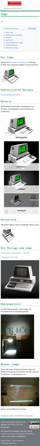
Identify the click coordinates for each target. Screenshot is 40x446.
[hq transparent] (21, 128)
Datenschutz (5, 440)
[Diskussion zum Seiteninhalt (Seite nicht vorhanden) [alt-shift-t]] (7, 20)
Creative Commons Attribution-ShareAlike (17, 434)
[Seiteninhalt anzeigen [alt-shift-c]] (2, 20)
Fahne (17, 95)
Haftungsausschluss (8, 443)
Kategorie (4, 416)
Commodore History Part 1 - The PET (15, 253)
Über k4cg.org (17, 440)
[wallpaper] (21, 181)
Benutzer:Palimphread (18, 62)
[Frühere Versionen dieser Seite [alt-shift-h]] (32, 20)
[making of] (21, 203)
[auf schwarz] (21, 155)
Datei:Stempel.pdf (8, 95)
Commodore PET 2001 (9, 257)
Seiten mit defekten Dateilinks (21, 416)
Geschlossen (14, 3)
